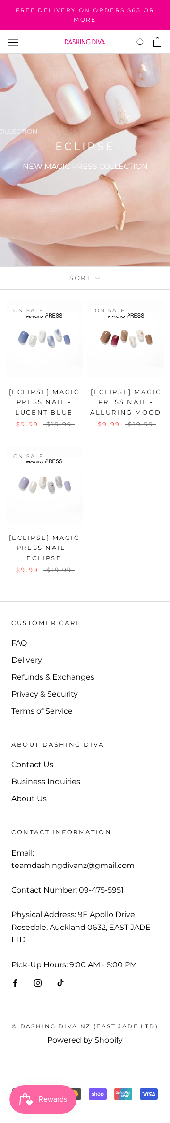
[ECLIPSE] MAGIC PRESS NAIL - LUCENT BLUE (44, 402)
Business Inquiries (45, 781)
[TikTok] (60, 982)
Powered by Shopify (85, 1039)
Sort (81, 278)
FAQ (19, 642)
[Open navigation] (13, 41)
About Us (29, 798)
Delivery (26, 659)
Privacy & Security (44, 694)
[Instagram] (38, 982)
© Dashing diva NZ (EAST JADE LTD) (85, 1026)
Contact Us (32, 764)
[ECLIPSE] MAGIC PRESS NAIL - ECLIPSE (44, 548)
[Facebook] (15, 982)
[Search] (140, 42)
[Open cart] (157, 42)
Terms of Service (42, 711)
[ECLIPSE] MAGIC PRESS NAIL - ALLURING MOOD (126, 402)
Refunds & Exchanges (52, 676)
